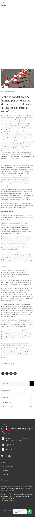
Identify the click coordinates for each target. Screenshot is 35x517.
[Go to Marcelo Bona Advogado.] (4, 31)
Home (5, 462)
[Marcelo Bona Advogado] (9, 4)
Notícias (5, 397)
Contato (5, 474)
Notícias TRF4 (7, 407)
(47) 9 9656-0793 (10, 449)
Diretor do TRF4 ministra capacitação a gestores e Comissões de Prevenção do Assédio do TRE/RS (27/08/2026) (17, 496)
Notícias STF (7, 402)
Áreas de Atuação (8, 466)
